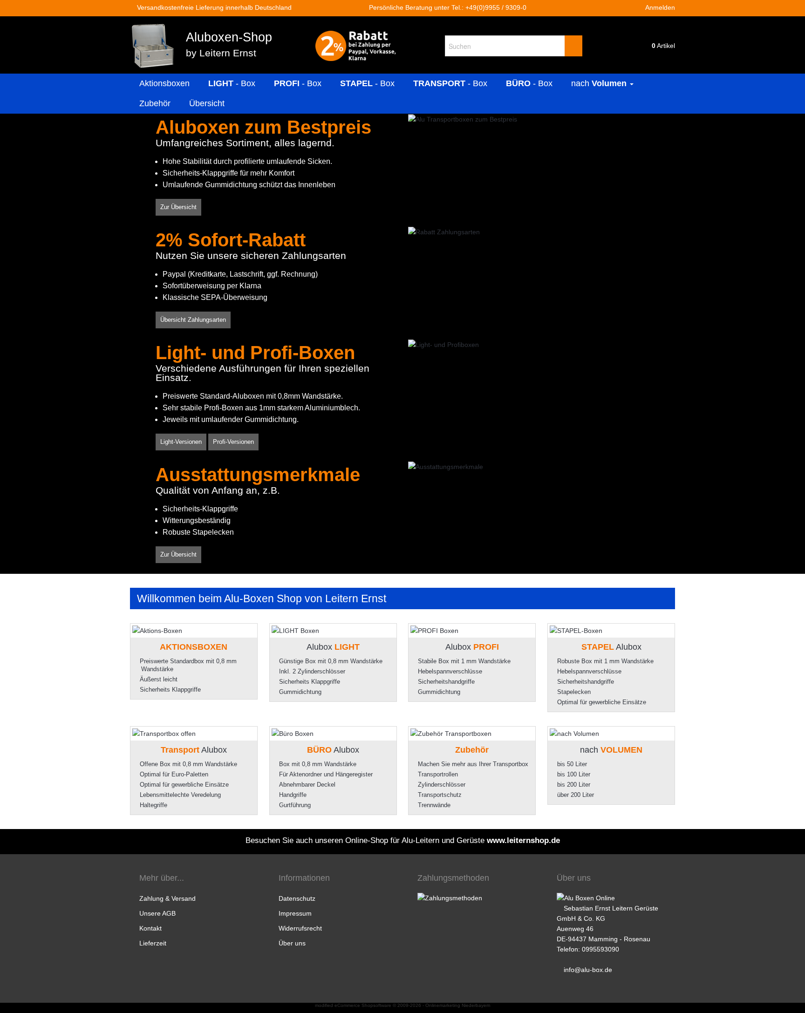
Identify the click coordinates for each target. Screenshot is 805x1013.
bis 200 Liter (573, 784)
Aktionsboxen (164, 83)
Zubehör (155, 103)
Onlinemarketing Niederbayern (458, 1005)
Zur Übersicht (178, 207)
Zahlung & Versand (167, 898)
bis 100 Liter (573, 774)
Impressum (295, 913)
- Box (231, 83)
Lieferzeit (152, 943)
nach (599, 83)
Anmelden (659, 7)
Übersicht (207, 103)
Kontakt (150, 928)
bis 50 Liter (572, 764)
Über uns (292, 943)
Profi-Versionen (233, 441)
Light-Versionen (181, 441)
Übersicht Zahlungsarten (193, 319)
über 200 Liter (575, 794)
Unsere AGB (157, 913)
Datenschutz (297, 898)
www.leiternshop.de (523, 840)
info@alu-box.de (588, 969)
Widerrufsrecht (300, 928)
